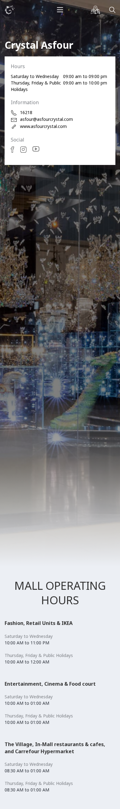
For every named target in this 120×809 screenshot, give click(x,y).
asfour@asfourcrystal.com (46, 119)
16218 (26, 112)
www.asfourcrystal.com (43, 126)
